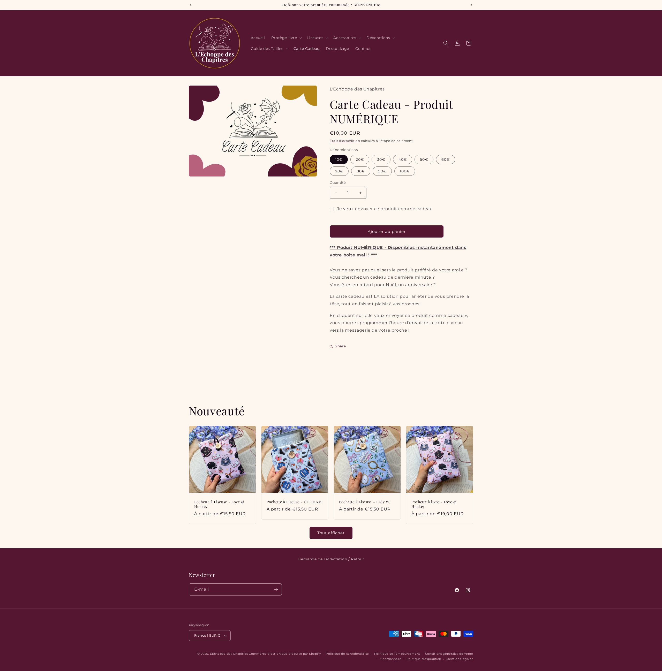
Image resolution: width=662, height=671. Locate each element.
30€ (381, 159)
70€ (339, 171)
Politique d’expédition (424, 659)
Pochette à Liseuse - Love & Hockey (219, 504)
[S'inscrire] (276, 589)
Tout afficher (331, 532)
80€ (361, 171)
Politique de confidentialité (347, 653)
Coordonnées (390, 659)
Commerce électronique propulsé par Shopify (285, 653)
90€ (382, 171)
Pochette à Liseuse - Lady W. (364, 502)
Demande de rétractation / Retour (331, 559)
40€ (402, 159)
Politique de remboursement (397, 653)
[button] (286, 37)
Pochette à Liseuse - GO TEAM (294, 502)
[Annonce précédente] (190, 5)
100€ (405, 171)
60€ (445, 159)
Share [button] (340, 346)
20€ (360, 159)
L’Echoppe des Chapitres (229, 653)
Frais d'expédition (345, 141)
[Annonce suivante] (471, 5)
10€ (338, 159)
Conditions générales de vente (449, 653)
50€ (424, 159)
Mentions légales (459, 659)
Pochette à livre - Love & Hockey (434, 504)
